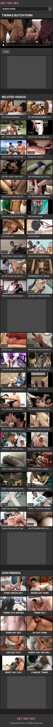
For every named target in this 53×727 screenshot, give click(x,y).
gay (7, 51)
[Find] (50, 9)
